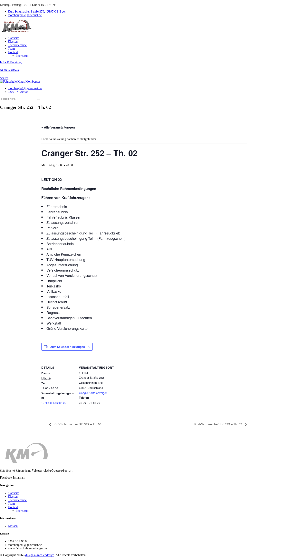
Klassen (13, 41)
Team (11, 48)
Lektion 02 (59, 403)
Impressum (22, 55)
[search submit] (38, 99)
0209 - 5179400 (18, 91)
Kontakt (13, 52)
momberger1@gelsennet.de (25, 15)
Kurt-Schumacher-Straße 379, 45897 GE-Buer (37, 11)
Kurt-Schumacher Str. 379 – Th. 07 (218, 424)
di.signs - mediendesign (39, 555)
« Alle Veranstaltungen (58, 127)
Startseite (13, 38)
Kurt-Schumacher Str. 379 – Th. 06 (77, 424)
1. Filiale (46, 403)
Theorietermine (17, 45)
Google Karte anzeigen (93, 393)
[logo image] (20, 81)
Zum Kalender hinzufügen (67, 347)
